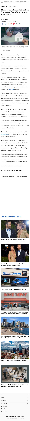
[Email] (16, 24)
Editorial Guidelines (22, 176)
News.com (11, 89)
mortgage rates (5, 134)
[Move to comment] (19, 24)
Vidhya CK (5, 19)
